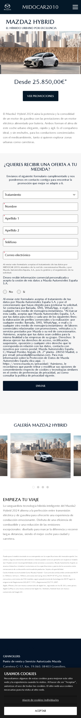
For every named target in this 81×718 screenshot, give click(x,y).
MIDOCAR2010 (40, 7)
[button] (33, 487)
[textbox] (36, 195)
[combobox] (40, 195)
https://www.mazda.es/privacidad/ (26, 363)
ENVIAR (40, 385)
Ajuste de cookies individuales (40, 700)
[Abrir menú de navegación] (75, 7)
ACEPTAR (40, 710)
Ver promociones (40, 96)
